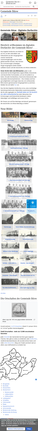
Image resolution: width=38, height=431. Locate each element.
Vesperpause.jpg (10, 239)
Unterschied (6, 23)
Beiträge (12, 22)
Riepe (4, 404)
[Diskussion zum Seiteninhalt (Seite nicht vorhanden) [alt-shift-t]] (6, 16)
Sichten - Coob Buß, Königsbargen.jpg (10, 263)
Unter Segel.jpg (28, 251)
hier (15, 85)
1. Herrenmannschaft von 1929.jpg (13, 211)
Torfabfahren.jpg (28, 239)
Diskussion (6, 22)
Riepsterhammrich (8, 406)
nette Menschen (9, 343)
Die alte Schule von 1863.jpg (28, 275)
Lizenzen (10, 418)
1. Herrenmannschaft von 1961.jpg (19, 180)
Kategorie (4, 418)
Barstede (5, 386)
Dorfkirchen (33, 339)
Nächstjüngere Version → (17, 25)
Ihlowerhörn (6, 390)
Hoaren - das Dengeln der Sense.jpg (28, 263)
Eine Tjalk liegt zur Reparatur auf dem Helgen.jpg (28, 288)
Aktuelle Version (28, 23)
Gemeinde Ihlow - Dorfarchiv (13, 2)
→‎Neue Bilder (18, 22)
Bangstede (6, 384)
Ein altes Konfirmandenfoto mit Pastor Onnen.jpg (10, 287)
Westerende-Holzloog (9, 410)
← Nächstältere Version (16, 23)
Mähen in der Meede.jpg (10, 251)
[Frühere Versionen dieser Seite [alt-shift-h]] (32, 16)
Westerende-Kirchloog (10, 412)
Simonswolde (7, 408)
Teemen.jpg (7, 227)
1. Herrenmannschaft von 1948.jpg (19, 196)
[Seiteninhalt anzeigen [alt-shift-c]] (2, 16)
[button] (16, 428)
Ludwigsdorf (6, 398)
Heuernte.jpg (28, 120)
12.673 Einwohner (16, 326)
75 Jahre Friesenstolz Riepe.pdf (32, 211)
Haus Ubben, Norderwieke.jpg (25, 227)
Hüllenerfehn (9, 396)
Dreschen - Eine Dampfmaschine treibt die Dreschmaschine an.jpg (10, 275)
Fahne (7, 414)
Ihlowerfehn (6, 388)
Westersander (9, 392)
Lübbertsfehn (9, 394)
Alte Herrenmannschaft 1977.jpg (19, 164)
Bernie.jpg (10, 120)
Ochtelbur (6, 400)
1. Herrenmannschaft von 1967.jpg (19, 136)
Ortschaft (6, 337)
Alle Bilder (3, 293)
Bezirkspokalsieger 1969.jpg (19, 148)
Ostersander (7, 402)
